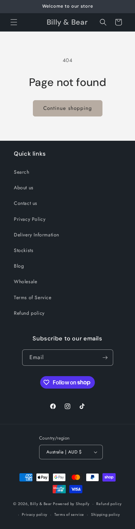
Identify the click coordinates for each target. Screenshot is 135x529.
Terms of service (69, 514)
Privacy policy (34, 514)
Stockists (23, 250)
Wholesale (25, 281)
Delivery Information (36, 234)
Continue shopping (67, 108)
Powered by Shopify (71, 503)
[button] (13, 22)
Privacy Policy (29, 219)
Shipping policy (105, 514)
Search (21, 171)
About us (24, 187)
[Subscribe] (105, 357)
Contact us (25, 203)
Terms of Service (33, 297)
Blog (19, 265)
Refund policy (29, 313)
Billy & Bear (41, 503)
